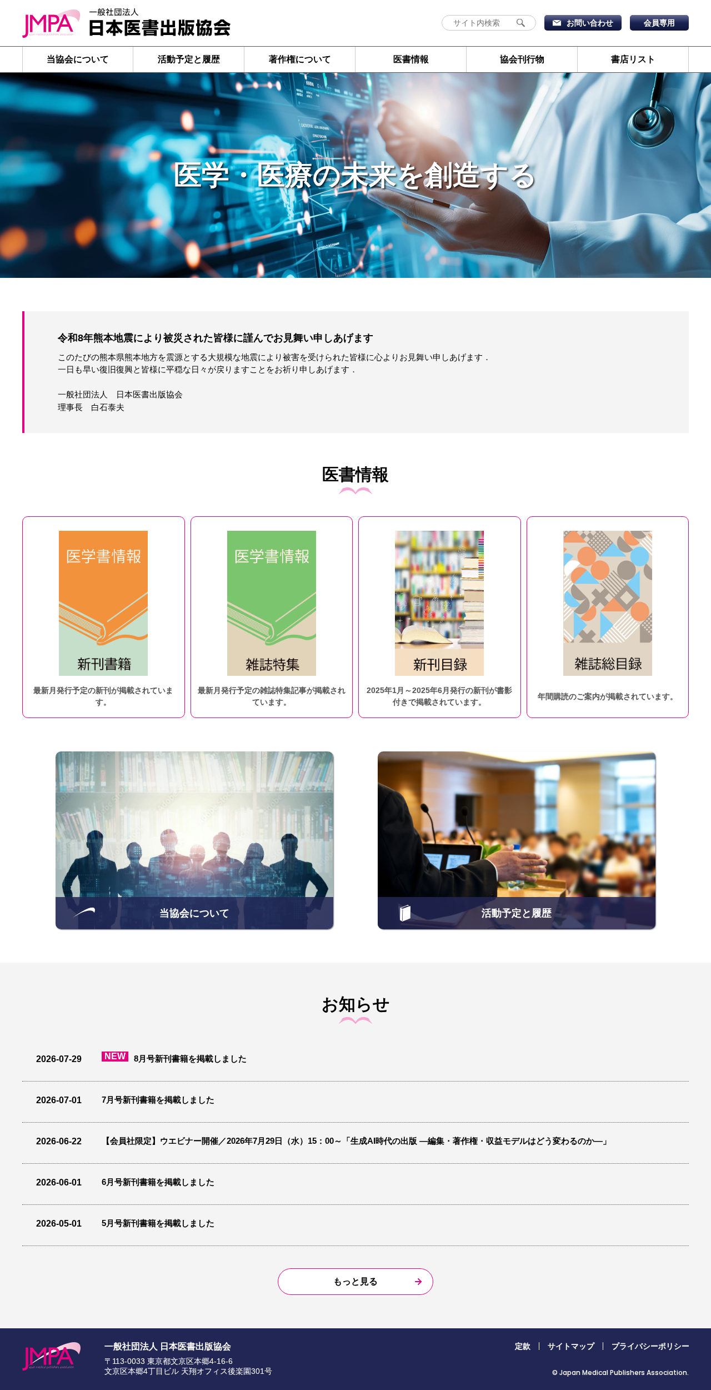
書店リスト (633, 59)
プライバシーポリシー (650, 1346)
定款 (522, 1346)
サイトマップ (571, 1346)
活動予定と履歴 (189, 59)
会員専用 (659, 22)
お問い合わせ (590, 22)
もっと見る (355, 1281)
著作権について (300, 59)
